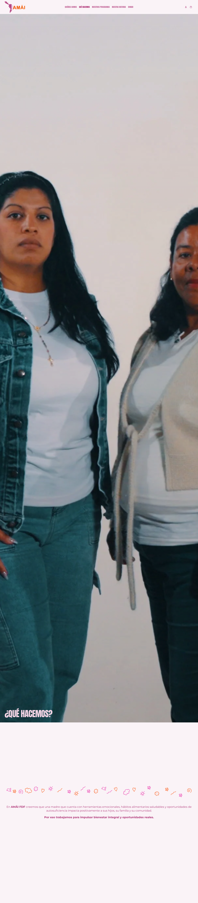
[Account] (185, 7)
